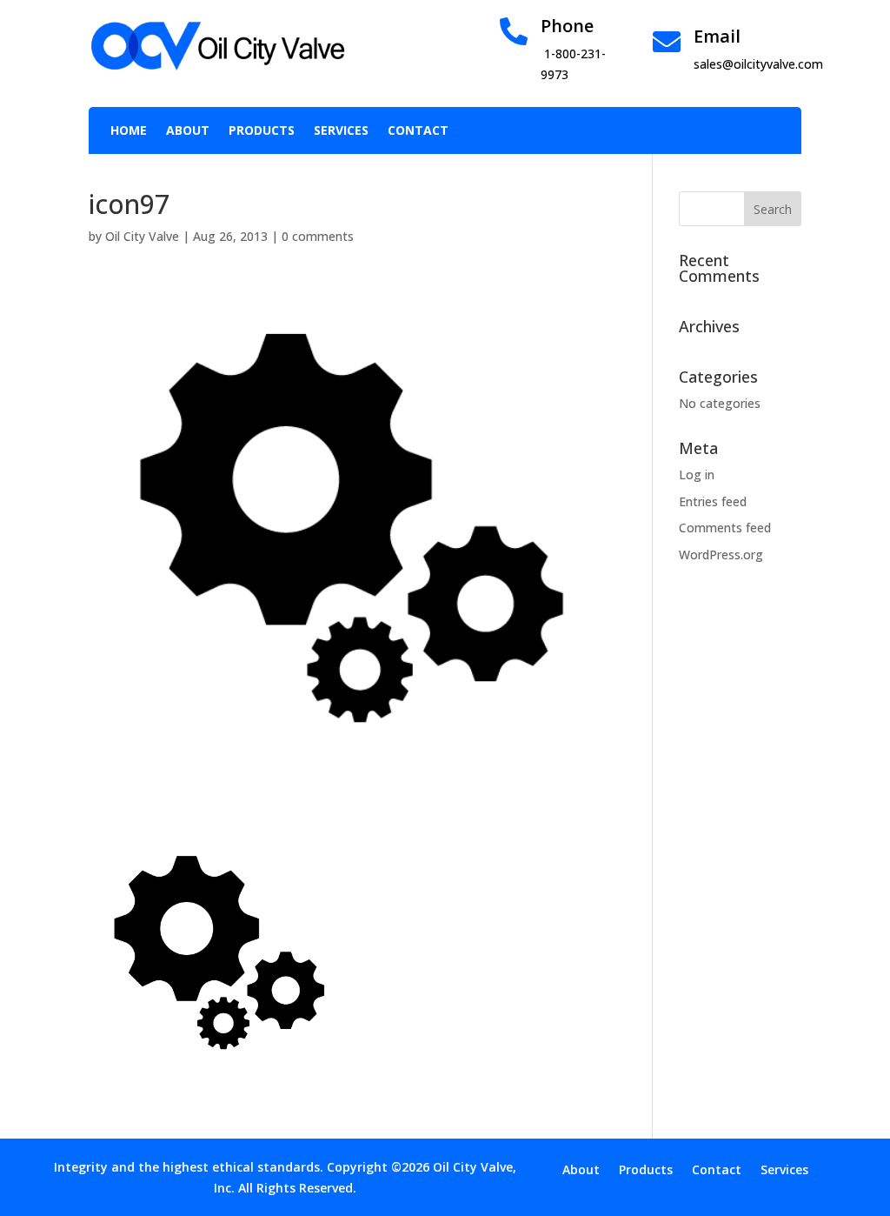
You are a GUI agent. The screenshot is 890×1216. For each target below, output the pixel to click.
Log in (696, 474)
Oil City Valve (142, 236)
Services (341, 131)
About (187, 131)
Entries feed (713, 501)
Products (262, 131)
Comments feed (725, 527)
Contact (418, 131)
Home (128, 131)
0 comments (318, 236)
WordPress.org (721, 554)
